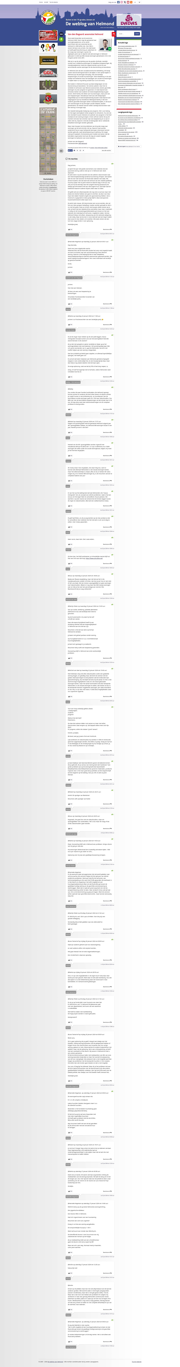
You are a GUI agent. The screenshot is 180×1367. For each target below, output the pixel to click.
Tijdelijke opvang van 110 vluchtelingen (128, 93)
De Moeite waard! (122, 75)
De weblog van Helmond (55, 1362)
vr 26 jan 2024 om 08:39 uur (107, 905)
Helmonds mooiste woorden (125, 128)
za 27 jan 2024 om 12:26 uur (107, 1163)
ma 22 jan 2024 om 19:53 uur (107, 662)
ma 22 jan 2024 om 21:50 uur (107, 808)
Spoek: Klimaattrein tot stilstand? (126, 62)
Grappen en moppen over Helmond (127, 138)
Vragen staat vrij (122, 134)
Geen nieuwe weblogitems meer (126, 46)
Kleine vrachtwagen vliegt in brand (127, 89)
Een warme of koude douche (125, 136)
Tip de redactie (54, 2)
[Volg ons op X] (125, 2)
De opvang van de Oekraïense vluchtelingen (129, 117)
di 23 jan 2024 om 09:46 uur (107, 832)
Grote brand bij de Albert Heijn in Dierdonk (129, 101)
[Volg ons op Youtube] (128, 2)
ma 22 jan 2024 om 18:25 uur (107, 485)
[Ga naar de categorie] (61, 34)
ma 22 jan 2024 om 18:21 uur (107, 460)
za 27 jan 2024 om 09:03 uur (107, 1085)
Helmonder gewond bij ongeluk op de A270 (129, 66)
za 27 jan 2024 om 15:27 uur (107, 1277)
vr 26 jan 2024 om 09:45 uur (107, 933)
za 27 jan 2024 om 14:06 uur (107, 1195)
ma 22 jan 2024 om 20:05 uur (107, 700)
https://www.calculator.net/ (94, 558)
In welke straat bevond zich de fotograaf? (128, 54)
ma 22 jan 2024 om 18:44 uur (107, 531)
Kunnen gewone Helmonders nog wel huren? (129, 83)
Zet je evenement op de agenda (126, 132)
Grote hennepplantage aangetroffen (127, 81)
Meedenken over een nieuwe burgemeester (129, 97)
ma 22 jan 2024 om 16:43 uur (107, 381)
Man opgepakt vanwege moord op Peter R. (129, 103)
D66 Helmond (82, 143)
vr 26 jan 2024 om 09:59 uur (107, 964)
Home (41, 2)
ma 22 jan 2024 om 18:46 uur (107, 548)
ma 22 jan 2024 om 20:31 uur (107, 784)
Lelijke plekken (122, 126)
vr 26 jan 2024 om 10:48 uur (107, 1026)
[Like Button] (70, 150)
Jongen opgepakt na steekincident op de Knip (129, 95)
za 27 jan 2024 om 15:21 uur (107, 1256)
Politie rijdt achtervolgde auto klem (127, 68)
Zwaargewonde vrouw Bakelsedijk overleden (129, 121)
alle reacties (106, 150)
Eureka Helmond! (122, 60)
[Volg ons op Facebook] (118, 2)
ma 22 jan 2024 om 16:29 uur (107, 329)
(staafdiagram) (53, 187)
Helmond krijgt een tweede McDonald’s (128, 115)
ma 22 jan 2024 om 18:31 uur (107, 510)
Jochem (92, 147)
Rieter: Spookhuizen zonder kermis (127, 73)
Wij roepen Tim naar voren (125, 48)
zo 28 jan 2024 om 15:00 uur (107, 1346)
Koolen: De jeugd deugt (124, 52)
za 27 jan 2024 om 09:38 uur (107, 1137)
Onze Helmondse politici (101, 147)
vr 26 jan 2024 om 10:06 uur (107, 991)
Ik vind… (120, 124)
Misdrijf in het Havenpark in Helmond (127, 99)
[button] (61, 151)
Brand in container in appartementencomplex (129, 79)
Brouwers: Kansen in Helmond (126, 64)
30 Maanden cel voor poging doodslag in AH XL (130, 71)
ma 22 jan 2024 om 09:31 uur (107, 233)
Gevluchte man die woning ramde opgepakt (129, 91)
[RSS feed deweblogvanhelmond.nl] (131, 2)
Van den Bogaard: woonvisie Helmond (85, 34)
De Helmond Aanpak (123, 56)
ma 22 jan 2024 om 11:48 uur (107, 308)
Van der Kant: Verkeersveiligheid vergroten (129, 58)
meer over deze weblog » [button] (107, 27)
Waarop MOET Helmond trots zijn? (127, 140)
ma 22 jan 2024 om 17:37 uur (107, 413)
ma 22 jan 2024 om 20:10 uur (107, 755)
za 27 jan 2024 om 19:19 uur (107, 1313)
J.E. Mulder (48, 173)
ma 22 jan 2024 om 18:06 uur (107, 436)
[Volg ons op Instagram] (122, 2)
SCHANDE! (121, 130)
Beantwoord (106, 229)
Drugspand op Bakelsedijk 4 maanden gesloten (130, 85)
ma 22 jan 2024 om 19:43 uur (107, 598)
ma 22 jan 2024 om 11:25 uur (107, 276)
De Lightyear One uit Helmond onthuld (128, 119)
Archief (46, 2)
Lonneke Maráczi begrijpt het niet (126, 50)
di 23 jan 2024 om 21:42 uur (107, 864)
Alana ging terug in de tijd (124, 77)
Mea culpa (120, 87)
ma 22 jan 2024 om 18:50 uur (107, 567)
